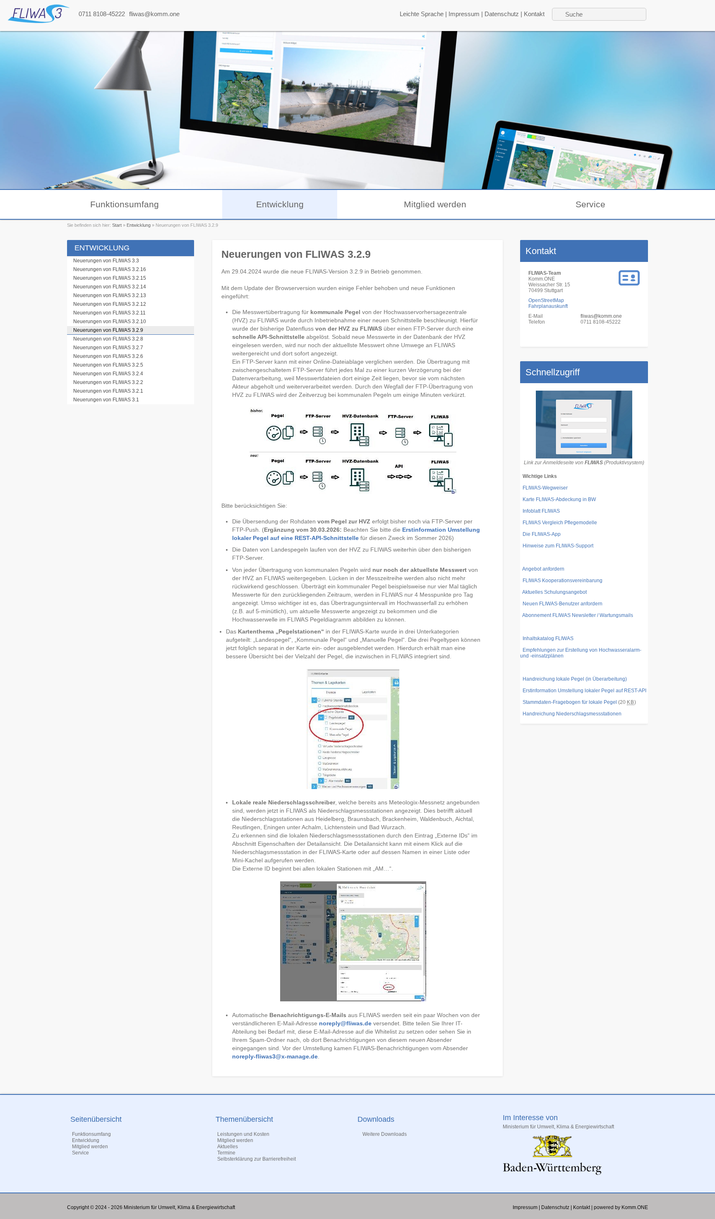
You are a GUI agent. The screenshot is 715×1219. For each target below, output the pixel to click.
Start (117, 225)
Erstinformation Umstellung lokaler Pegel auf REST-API (584, 690)
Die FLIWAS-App (542, 534)
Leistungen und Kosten (243, 1134)
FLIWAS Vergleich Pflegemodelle (560, 523)
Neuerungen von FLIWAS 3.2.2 (108, 382)
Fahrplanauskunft (548, 306)
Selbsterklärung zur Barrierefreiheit (256, 1159)
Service (590, 204)
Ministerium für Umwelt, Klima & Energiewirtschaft (558, 1127)
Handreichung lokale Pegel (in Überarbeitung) (575, 679)
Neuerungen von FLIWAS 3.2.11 (109, 313)
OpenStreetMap (546, 300)
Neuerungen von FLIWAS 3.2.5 (108, 365)
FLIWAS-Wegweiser (545, 488)
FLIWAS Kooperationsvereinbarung (562, 580)
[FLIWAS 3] (584, 457)
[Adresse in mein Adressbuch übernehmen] (629, 284)
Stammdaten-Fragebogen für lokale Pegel (568, 702)
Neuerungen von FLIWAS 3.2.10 (109, 321)
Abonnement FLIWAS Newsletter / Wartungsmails (577, 615)
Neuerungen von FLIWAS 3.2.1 (108, 391)
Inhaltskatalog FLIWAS (548, 638)
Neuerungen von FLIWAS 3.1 (106, 400)
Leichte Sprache (422, 13)
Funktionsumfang (124, 204)
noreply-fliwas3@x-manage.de (275, 1056)
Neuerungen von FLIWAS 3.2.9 (108, 330)
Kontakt (534, 13)
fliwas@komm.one (154, 13)
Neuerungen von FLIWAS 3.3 (106, 261)
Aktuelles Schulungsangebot (554, 592)
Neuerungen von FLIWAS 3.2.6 (108, 356)
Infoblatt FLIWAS (541, 511)
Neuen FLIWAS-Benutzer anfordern (562, 604)
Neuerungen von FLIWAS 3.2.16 (109, 269)
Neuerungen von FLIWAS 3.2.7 (108, 347)
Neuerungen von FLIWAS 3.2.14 (109, 287)
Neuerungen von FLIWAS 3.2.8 (108, 339)
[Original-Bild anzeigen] (353, 492)
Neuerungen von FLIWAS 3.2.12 (109, 304)
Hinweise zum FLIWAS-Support (558, 546)
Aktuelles (227, 1146)
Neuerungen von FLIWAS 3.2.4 (108, 374)
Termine (226, 1153)
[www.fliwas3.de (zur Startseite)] (38, 20)
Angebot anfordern (543, 569)
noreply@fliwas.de (345, 1023)
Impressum (464, 13)
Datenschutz (502, 13)
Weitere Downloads (384, 1134)
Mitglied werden (435, 204)
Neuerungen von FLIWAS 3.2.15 (109, 278)
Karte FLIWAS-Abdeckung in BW (559, 499)
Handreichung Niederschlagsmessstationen (572, 714)
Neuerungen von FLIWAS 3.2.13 (109, 295)
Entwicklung (280, 204)
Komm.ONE (634, 1207)
